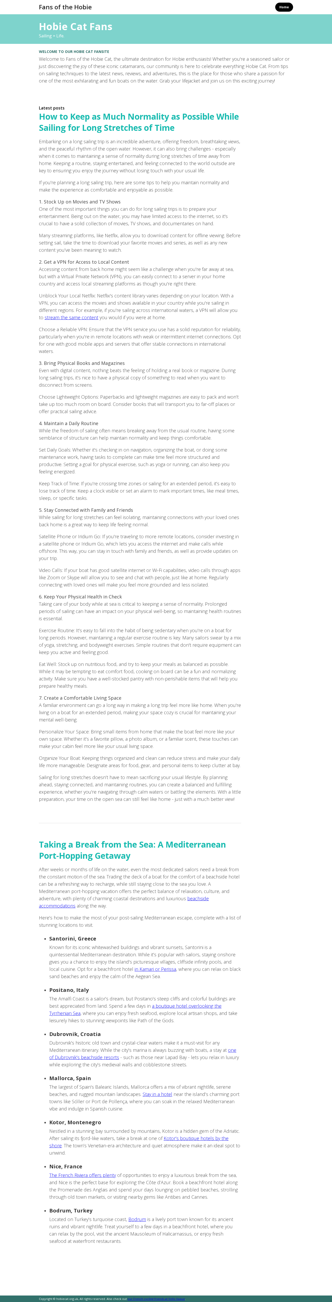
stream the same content (71, 317)
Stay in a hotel (157, 1094)
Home (284, 7)
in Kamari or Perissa (155, 969)
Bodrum (137, 1219)
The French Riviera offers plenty (82, 1175)
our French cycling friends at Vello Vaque (156, 1299)
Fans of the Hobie (65, 7)
